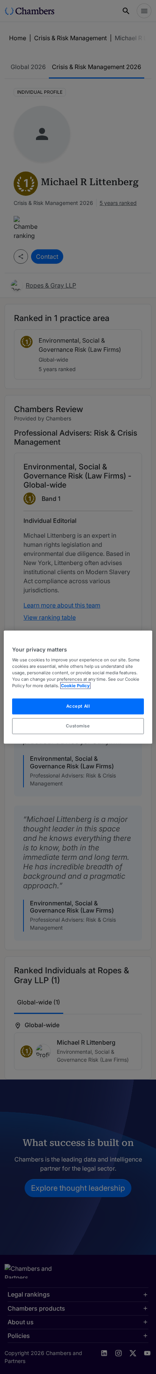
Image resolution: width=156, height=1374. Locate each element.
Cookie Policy (75, 685)
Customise (78, 726)
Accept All (78, 706)
